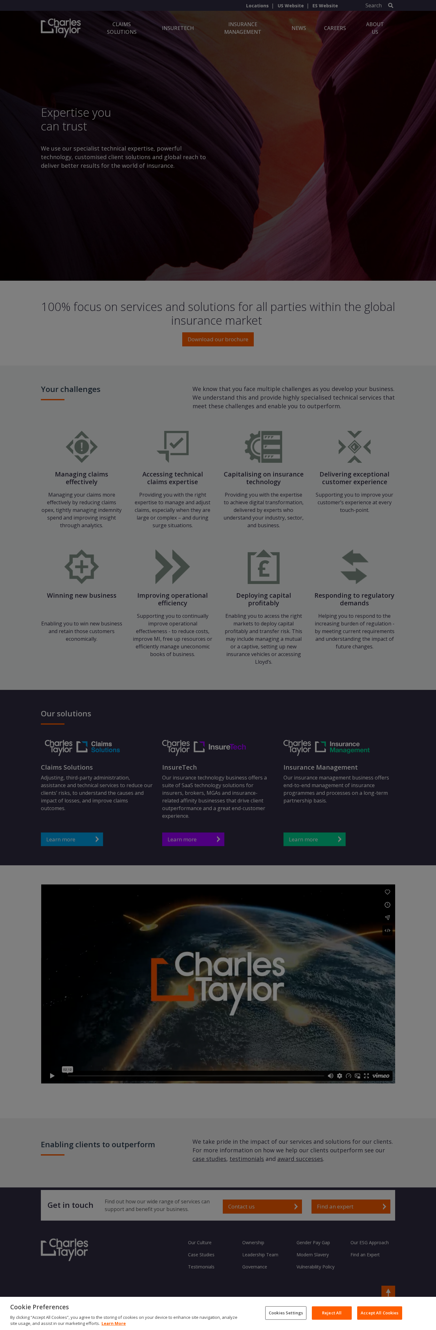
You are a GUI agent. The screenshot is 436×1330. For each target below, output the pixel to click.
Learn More (113, 1323)
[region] (218, 1313)
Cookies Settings (286, 1313)
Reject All (332, 1313)
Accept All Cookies (379, 1313)
